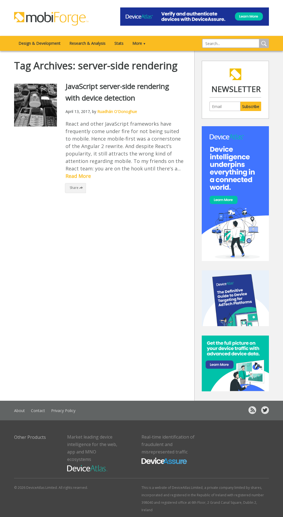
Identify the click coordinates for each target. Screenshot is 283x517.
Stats (119, 43)
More (139, 43)
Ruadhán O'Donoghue (117, 111)
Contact (38, 410)
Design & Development (40, 43)
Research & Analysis (87, 43)
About (19, 410)
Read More (78, 176)
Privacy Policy (63, 410)
